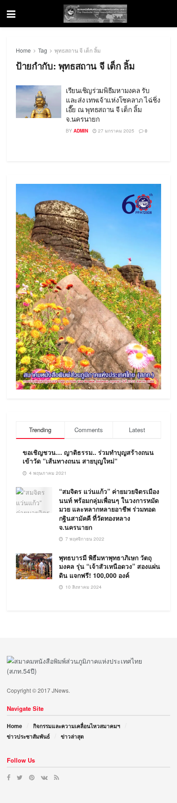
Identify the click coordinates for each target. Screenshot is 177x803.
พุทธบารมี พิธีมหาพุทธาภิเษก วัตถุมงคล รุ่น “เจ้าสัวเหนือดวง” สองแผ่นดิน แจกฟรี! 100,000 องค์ (109, 566)
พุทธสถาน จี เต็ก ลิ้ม (77, 50)
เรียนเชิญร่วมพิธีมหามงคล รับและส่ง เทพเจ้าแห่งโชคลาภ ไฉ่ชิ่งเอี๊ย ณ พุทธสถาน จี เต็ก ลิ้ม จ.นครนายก (113, 104)
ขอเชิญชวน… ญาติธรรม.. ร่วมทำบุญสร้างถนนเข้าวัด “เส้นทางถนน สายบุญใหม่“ (88, 457)
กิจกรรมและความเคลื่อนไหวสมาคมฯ (76, 726)
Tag (42, 50)
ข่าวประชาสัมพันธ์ (28, 736)
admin (81, 131)
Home (23, 50)
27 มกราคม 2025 (115, 131)
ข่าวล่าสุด (72, 736)
